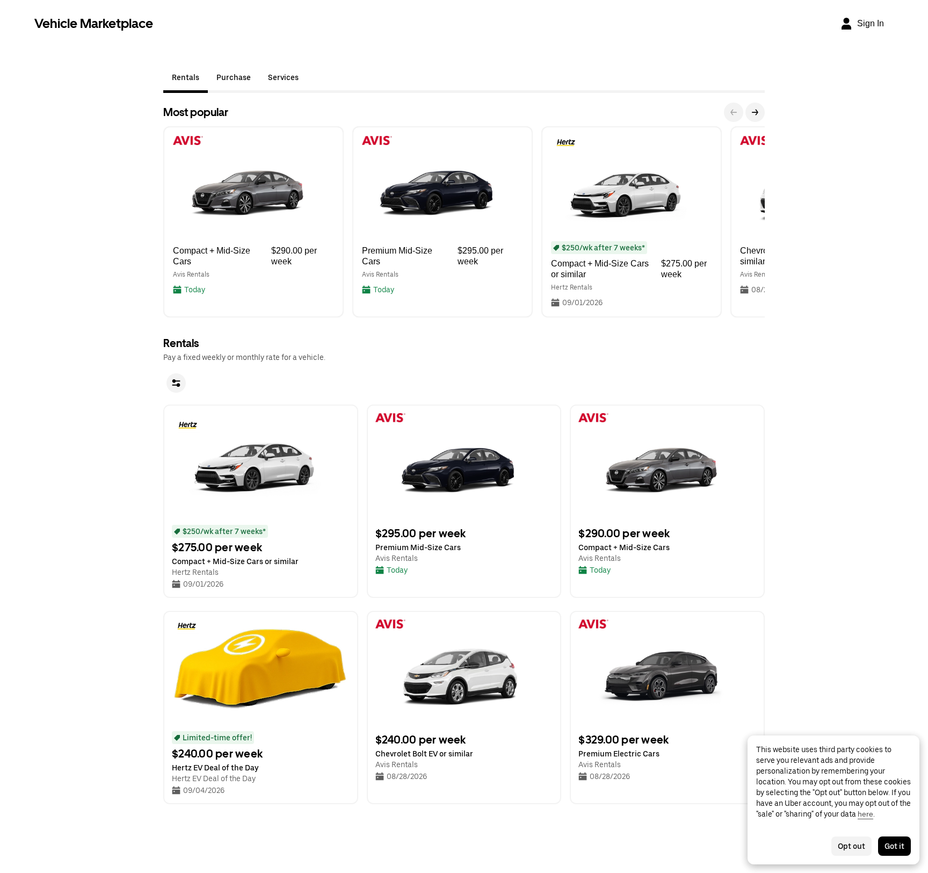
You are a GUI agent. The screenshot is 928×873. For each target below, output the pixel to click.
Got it (894, 846)
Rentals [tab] (185, 77)
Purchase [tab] (233, 77)
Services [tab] (283, 77)
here (865, 814)
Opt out (851, 846)
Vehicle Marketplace (93, 23)
